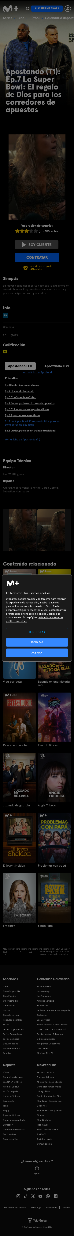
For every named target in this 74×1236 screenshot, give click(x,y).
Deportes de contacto (14, 1120)
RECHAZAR (37, 642)
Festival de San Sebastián (50, 1034)
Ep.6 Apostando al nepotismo (22, 415)
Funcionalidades (45, 1077)
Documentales (10, 1043)
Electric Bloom (47, 745)
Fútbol (35, 18)
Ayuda (37, 1173)
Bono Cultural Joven (47, 1129)
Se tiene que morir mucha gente (53, 1010)
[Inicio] (10, 8)
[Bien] (31, 231)
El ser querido (44, 986)
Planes (40, 1115)
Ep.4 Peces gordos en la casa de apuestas (29, 403)
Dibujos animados (46, 1039)
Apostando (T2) (56, 366)
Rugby (6, 1110)
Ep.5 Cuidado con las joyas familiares (27, 409)
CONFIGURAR (37, 631)
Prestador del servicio (15, 1207)
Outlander (42, 1015)
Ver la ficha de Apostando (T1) (22, 439)
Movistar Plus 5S (45, 1053)
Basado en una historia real (54, 683)
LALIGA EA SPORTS (12, 1082)
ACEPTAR (37, 652)
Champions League (13, 1077)
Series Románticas (12, 1034)
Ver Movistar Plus (45, 1072)
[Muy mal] (17, 231)
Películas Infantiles (12, 1020)
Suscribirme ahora (47, 8)
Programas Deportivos (48, 1043)
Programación (10, 1139)
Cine (20, 18)
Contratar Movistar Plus (49, 1096)
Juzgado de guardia (16, 805)
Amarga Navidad (45, 1001)
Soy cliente (40, 244)
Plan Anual (42, 1124)
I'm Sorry (9, 926)
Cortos (6, 1010)
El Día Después (10, 1091)
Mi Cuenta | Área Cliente (49, 1082)
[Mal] (22, 231)
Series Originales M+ (13, 1029)
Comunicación (44, 1144)
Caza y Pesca (43, 1048)
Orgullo (7, 1053)
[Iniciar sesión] (68, 9)
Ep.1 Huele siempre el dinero (22, 385)
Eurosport (8, 1124)
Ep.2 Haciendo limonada (19, 391)
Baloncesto (8, 1101)
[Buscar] (27, 8)
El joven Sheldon (14, 865)
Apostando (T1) (20, 366)
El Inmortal (42, 1005)
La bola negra (44, 991)
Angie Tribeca (47, 805)
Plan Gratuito (44, 1120)
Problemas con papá (52, 865)
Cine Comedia (10, 1001)
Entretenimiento (11, 1048)
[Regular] (26, 231)
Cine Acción (9, 1005)
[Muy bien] (36, 231)
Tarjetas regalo (44, 1139)
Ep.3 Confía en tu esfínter (20, 397)
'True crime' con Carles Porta (52, 1029)
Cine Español (10, 996)
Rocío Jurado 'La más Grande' (52, 1024)
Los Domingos (44, 996)
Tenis (5, 1105)
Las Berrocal (43, 1020)
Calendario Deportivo (14, 1129)
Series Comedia (11, 1039)
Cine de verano (11, 1015)
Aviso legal (36, 1207)
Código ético (43, 1091)
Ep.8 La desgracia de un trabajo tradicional (30, 430)
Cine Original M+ (11, 991)
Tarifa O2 (41, 1134)
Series (7, 18)
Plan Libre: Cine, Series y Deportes (49, 1103)
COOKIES (66, 1207)
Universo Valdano (12, 1096)
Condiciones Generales (49, 1086)
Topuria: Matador (12, 1115)
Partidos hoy (9, 1134)
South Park (45, 926)
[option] (23, 530)
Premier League (11, 1086)
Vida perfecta (12, 681)
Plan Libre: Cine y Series (49, 1110)
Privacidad (51, 1207)
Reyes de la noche (15, 745)
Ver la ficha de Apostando (38, 372)
